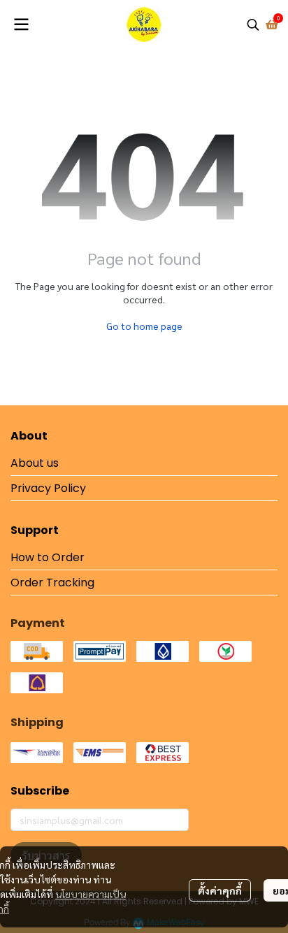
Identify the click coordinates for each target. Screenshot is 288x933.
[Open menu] (21, 24)
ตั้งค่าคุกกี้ (220, 890)
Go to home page (144, 325)
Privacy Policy (48, 488)
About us (34, 463)
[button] (253, 24)
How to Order (47, 557)
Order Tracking (52, 582)
